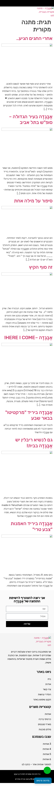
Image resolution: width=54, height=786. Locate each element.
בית (49, 679)
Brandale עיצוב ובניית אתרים (27, 779)
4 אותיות (47, 749)
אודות (48, 684)
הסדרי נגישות (44, 694)
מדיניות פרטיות (42, 780)
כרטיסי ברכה (45, 719)
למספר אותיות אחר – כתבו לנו (36, 764)
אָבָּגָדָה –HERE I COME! (28, 337)
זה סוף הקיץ (40, 267)
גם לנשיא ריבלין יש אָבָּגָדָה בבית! (33, 442)
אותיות (48, 714)
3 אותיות (47, 743)
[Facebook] (50, 3)
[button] (14, 13)
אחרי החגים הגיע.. (34, 38)
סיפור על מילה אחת (33, 201)
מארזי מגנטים (44, 724)
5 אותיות (47, 754)
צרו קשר (47, 689)
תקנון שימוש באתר (42, 699)
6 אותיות (47, 759)
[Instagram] (47, 3)
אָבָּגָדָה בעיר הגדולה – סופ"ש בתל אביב (30, 119)
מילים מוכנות (45, 729)
